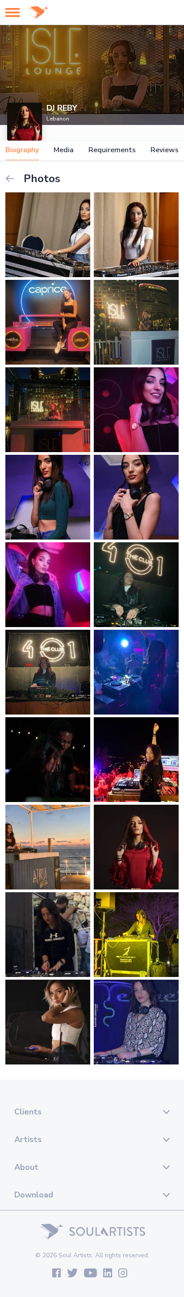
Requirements (112, 150)
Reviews (165, 150)
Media (64, 150)
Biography (22, 150)
